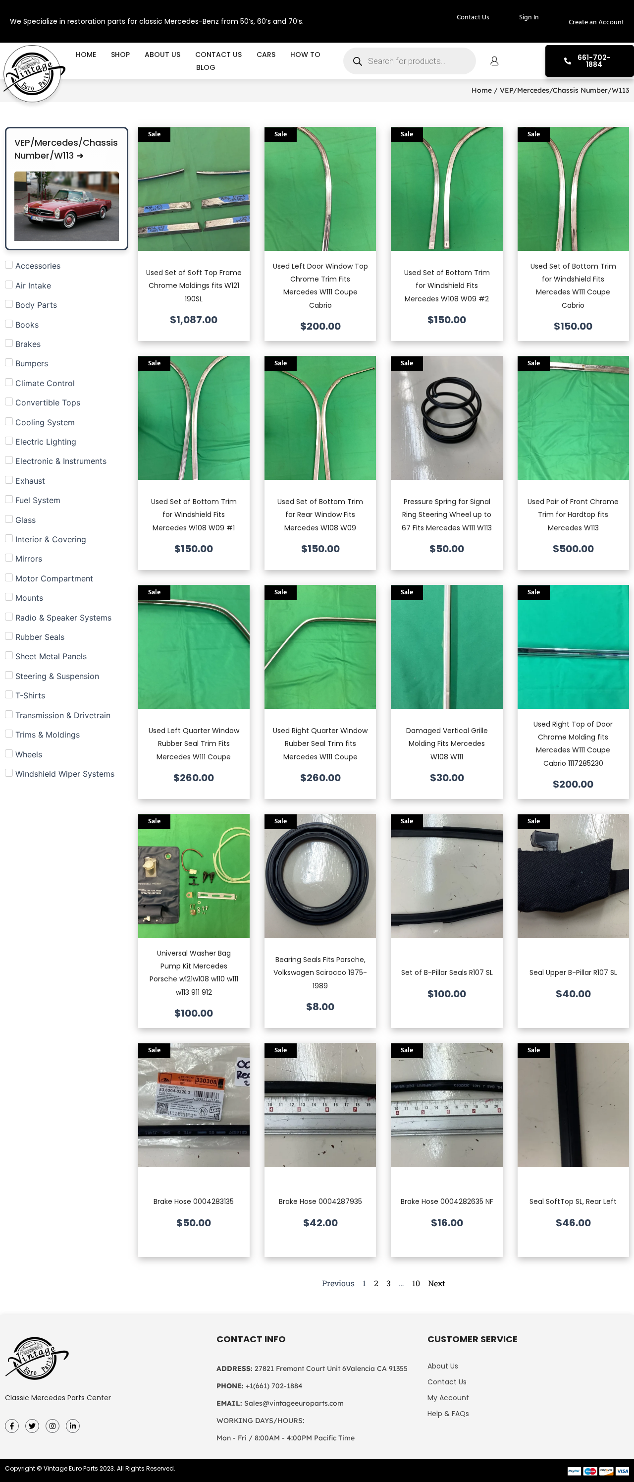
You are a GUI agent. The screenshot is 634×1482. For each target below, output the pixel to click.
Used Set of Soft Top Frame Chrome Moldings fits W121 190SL (194, 286)
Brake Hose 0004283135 (194, 1201)
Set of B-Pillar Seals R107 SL (447, 972)
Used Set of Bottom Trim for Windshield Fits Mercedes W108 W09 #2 (447, 286)
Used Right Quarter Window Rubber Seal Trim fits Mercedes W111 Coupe (320, 744)
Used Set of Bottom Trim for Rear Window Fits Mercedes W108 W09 (320, 515)
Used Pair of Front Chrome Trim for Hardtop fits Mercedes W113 (573, 515)
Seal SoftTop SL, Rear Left (573, 1201)
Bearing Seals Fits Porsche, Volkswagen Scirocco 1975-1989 (320, 973)
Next (436, 1283)
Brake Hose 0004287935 (320, 1201)
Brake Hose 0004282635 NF (447, 1201)
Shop (120, 54)
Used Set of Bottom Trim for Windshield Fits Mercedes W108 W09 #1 (194, 515)
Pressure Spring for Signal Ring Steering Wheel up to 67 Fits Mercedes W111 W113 (447, 515)
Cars (266, 54)
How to (305, 54)
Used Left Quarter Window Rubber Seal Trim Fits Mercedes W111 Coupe (194, 744)
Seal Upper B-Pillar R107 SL (573, 972)
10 (416, 1283)
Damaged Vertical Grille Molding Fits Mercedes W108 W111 (447, 744)
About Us (162, 54)
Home (86, 54)
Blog (205, 67)
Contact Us (218, 54)
